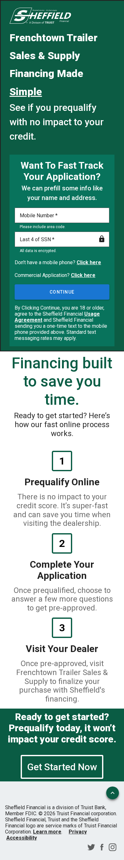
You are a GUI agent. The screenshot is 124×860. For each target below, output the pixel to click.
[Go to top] (112, 793)
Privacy (78, 832)
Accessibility (21, 838)
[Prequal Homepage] (40, 16)
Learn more (47, 832)
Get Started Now (62, 766)
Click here (89, 262)
